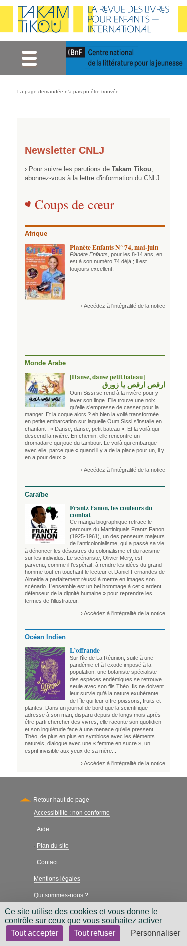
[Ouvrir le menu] (29, 58)
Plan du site (53, 845)
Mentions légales (57, 878)
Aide (43, 829)
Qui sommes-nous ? (61, 895)
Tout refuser (94, 933)
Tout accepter (34, 933)
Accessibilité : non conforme (72, 812)
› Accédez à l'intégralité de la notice (123, 306)
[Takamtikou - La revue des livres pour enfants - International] (93, 20)
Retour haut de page (61, 799)
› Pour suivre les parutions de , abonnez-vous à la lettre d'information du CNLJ (92, 173)
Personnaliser (155, 933)
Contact (47, 862)
